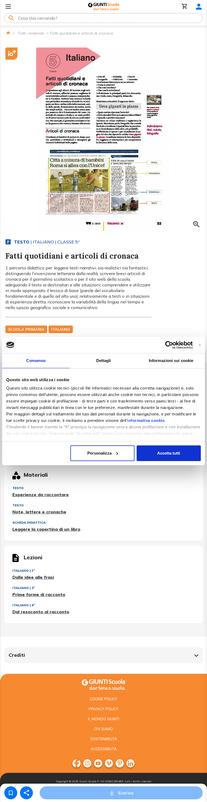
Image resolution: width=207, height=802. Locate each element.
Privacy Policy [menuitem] (103, 708)
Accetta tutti (168, 453)
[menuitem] (77, 763)
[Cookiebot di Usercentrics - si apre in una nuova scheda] (169, 345)
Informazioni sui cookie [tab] (171, 360)
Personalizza (99, 453)
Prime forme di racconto (38, 594)
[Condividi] (26, 792)
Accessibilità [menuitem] (104, 748)
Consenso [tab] (36, 360)
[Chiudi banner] (200, 345)
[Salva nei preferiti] (10, 792)
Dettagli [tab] (103, 360)
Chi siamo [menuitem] (103, 728)
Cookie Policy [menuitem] (103, 698)
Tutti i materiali (31, 33)
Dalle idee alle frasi (33, 577)
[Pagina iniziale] (8, 32)
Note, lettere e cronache (39, 512)
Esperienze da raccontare (40, 494)
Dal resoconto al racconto (40, 611)
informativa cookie (145, 420)
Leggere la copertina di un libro (46, 529)
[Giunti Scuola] (103, 7)
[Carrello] (184, 6)
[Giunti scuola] (103, 684)
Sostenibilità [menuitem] (103, 738)
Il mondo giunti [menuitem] (103, 718)
